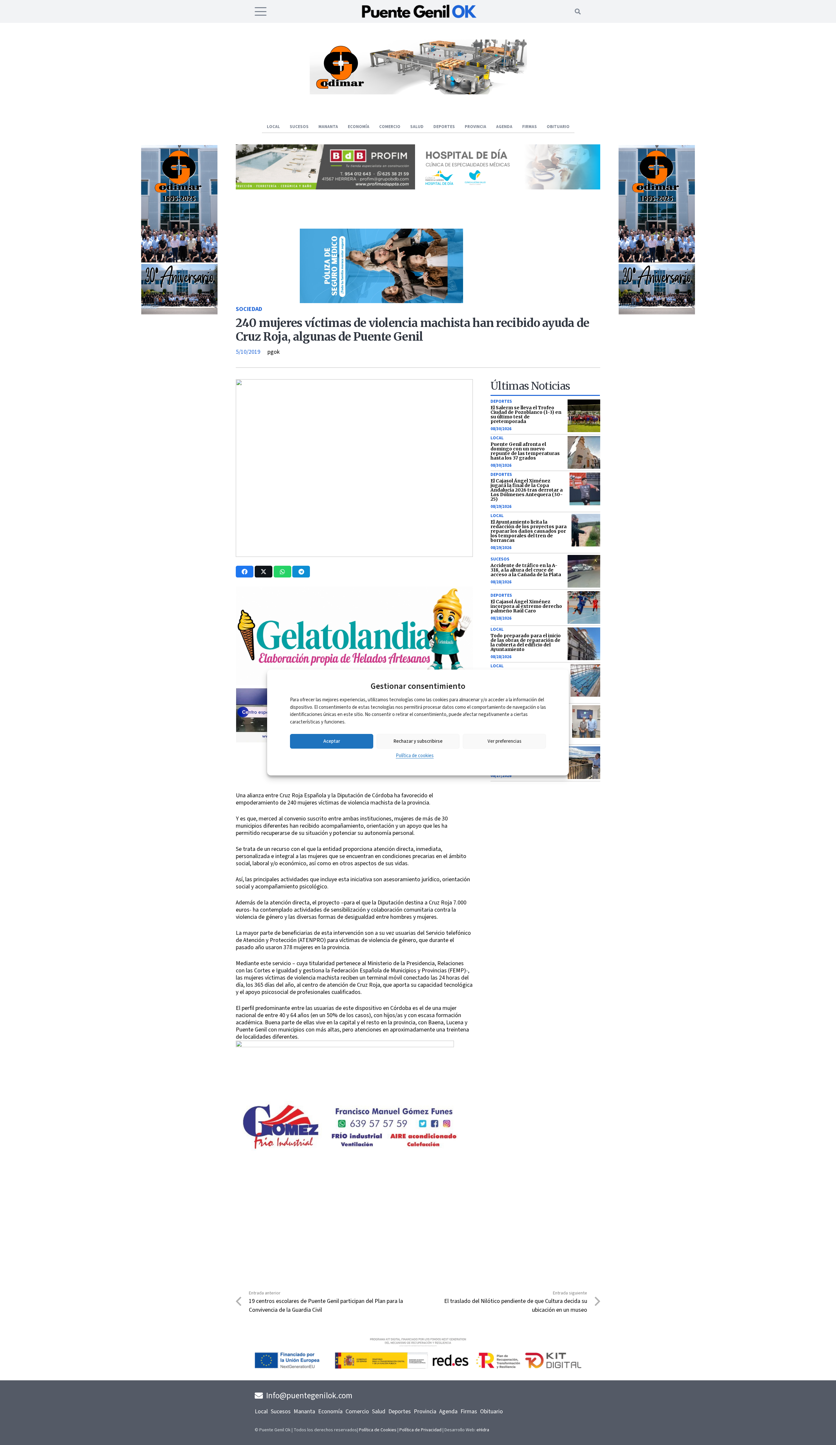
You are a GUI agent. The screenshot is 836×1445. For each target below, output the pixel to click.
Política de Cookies (377, 1430)
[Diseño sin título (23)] (510, 188)
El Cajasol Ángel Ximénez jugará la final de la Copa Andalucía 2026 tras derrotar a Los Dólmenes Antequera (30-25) (526, 490)
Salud (378, 1411)
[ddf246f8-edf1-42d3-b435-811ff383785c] (354, 788)
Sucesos (499, 559)
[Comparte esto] (244, 571)
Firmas (468, 1411)
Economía (330, 1411)
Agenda (448, 1411)
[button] (260, 11)
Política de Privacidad (420, 1430)
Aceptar (331, 741)
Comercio (357, 1411)
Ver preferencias (505, 741)
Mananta (304, 1411)
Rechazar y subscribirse (418, 741)
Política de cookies (415, 755)
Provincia (425, 1411)
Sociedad (249, 309)
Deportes (501, 401)
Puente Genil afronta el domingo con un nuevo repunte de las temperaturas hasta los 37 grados (525, 451)
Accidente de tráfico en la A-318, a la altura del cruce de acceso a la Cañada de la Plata (525, 569)
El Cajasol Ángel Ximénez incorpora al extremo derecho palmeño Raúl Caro (526, 606)
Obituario (491, 1411)
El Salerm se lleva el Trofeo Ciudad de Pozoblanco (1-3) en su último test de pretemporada (525, 414)
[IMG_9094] (345, 1094)
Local (497, 438)
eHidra (482, 1430)
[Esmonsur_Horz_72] (418, 93)
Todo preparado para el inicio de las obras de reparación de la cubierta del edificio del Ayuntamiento (525, 642)
